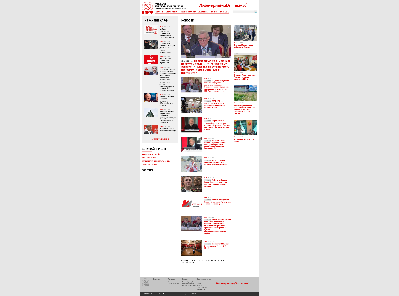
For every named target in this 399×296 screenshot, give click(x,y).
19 (202, 261)
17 (196, 261)
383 (187, 262)
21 (208, 261)
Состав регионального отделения (156, 161)
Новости (159, 12)
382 (183, 262)
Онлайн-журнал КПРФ (189, 285)
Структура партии (149, 165)
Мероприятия (172, 12)
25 (221, 261)
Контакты (224, 12)
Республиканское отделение (194, 12)
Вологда (199, 285)
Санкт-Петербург (202, 287)
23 (215, 261)
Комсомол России (173, 283)
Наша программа (149, 158)
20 (205, 261)
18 (199, 261)
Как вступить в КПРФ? (151, 154)
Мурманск (200, 282)
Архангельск (201, 289)
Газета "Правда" (187, 282)
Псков (199, 283)
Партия (214, 12)
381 (226, 261)
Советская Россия (188, 283)
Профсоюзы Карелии (175, 282)
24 (218, 261)
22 (212, 261)
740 (193, 262)
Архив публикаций (160, 139)
